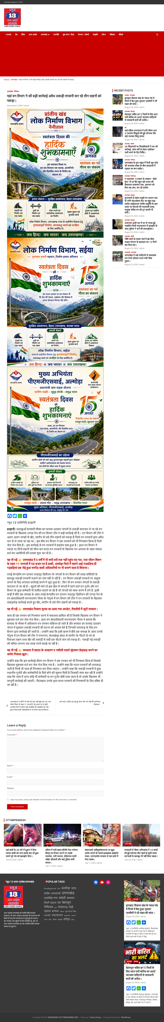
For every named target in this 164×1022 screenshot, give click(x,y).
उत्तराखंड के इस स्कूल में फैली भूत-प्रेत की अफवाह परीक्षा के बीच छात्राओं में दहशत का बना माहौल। (141, 165)
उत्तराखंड (44, 34)
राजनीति (56, 34)
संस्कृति (95, 34)
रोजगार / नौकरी (83, 34)
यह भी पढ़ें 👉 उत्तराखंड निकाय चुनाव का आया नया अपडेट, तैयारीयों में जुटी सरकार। (52, 609)
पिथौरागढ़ (133, 176)
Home (8, 34)
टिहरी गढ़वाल (50, 902)
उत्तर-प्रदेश (33, 34)
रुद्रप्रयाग (57, 915)
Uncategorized (50, 888)
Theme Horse (95, 1017)
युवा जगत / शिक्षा (68, 34)
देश (16, 34)
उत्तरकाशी (127, 252)
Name (10, 766)
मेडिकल (112, 34)
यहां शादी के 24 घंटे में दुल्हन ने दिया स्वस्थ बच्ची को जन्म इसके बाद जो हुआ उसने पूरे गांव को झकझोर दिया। (22, 853)
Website (10, 788)
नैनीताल (16, 91)
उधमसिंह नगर (51, 898)
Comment (12, 735)
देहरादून (133, 111)
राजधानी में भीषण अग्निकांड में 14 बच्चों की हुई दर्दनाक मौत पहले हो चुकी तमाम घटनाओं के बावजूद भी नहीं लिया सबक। (141, 853)
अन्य (58, 888)
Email (10, 777)
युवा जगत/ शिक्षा (70, 911)
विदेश (23, 34)
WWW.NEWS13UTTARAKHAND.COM (63, 1017)
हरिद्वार (67, 919)
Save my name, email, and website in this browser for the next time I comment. (44, 799)
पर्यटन (104, 34)
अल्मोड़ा (127, 95)
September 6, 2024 (15, 106)
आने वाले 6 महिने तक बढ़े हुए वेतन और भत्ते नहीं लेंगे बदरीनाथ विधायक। (79, 703)
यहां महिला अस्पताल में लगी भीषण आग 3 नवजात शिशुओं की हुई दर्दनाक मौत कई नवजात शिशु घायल (141, 133)
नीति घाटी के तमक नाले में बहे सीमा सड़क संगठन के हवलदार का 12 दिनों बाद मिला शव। (140, 242)
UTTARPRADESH (16, 820)
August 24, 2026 (131, 107)
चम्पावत (70, 898)
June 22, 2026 (130, 860)
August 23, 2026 (131, 191)
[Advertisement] (82, 57)
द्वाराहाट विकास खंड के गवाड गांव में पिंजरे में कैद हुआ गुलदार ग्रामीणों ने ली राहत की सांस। (141, 101)
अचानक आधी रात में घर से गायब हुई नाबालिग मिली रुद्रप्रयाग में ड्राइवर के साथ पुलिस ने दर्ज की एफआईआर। (141, 225)
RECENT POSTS (123, 90)
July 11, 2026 (50, 866)
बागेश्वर (55, 911)
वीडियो (121, 34)
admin (26, 106)
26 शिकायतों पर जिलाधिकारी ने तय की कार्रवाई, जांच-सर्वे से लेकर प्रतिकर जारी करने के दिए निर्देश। (141, 149)
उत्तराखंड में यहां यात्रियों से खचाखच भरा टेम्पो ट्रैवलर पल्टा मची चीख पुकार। (140, 258)
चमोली (132, 144)
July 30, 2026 (11, 860)
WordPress (126, 1017)
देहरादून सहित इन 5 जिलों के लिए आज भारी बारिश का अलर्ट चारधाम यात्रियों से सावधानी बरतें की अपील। (141, 117)
